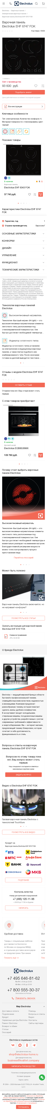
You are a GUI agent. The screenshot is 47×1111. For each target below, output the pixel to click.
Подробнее (23, 880)
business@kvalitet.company (23, 1060)
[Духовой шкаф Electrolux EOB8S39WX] (23, 420)
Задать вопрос (23, 775)
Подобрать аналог (23, 92)
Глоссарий (6, 1032)
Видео (31, 1017)
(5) (42, 181)
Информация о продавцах (26, 1103)
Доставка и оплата (10, 1011)
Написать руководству (23, 1066)
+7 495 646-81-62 (23, 978)
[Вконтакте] (13, 1045)
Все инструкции (15, 106)
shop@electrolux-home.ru (23, 1054)
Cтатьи (5, 1029)
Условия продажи (23, 1076)
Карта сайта (23, 1080)
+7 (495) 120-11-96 (23, 899)
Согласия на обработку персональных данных (24, 1100)
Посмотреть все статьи (24, 618)
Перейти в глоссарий (23, 558)
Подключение (8, 1014)
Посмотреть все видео (23, 832)
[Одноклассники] (27, 1045)
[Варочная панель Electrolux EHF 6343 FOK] (23, 159)
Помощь (32, 1011)
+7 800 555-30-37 (23, 990)
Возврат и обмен (9, 1026)
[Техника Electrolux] (24, 3)
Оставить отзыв (23, 385)
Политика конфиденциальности (23, 1073)
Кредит (5, 1017)
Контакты (33, 1020)
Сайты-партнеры (36, 1023)
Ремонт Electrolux (9, 1023)
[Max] (20, 1045)
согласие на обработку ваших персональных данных (23, 1097)
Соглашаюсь (23, 1107)
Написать (23, 908)
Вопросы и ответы (37, 1014)
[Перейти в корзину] (43, 3)
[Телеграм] (34, 1045)
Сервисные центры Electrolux (14, 1020)
